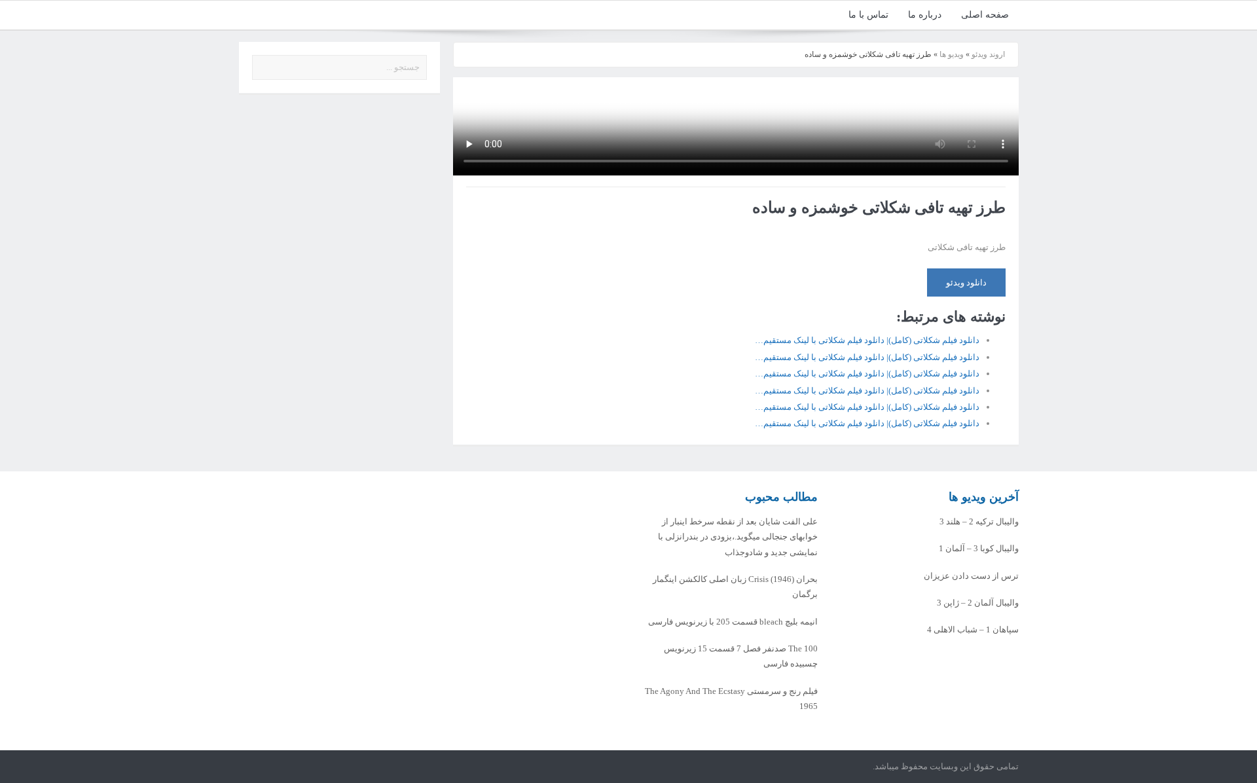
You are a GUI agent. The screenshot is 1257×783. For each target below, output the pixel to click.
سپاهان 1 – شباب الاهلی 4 (973, 629)
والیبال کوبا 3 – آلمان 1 (979, 548)
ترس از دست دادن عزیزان (971, 576)
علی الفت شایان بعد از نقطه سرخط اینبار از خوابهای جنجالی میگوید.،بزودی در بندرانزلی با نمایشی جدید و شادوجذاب (738, 537)
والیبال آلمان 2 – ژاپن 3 (978, 603)
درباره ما (924, 15)
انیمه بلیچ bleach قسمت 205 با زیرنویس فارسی (733, 622)
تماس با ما (868, 15)
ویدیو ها (951, 54)
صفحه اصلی (985, 15)
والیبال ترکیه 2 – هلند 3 (979, 521)
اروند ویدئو (988, 54)
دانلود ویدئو (966, 282)
